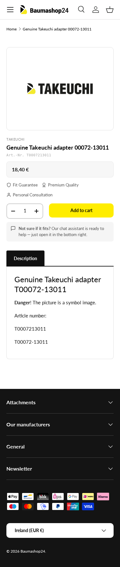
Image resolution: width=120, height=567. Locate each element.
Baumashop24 (32, 551)
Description (25, 258)
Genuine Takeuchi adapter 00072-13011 (57, 29)
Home (11, 29)
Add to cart (81, 210)
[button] (110, 10)
